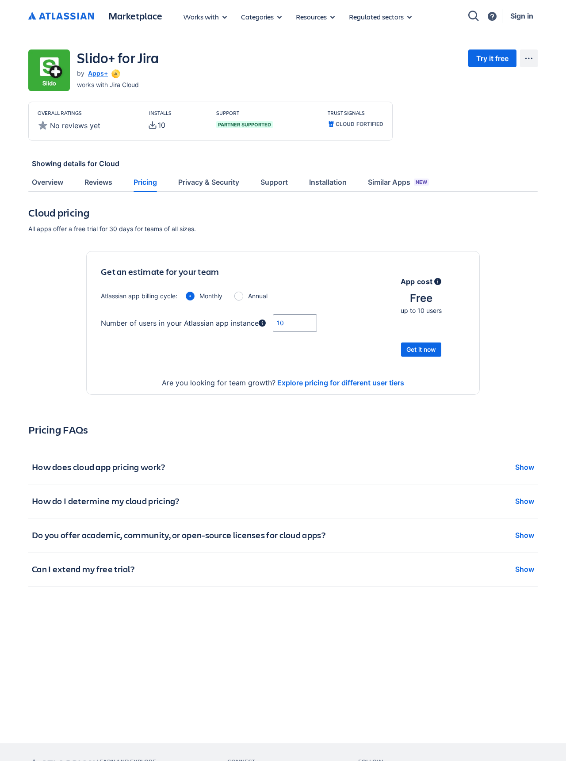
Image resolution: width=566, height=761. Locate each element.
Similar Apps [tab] (397, 182)
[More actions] (529, 58)
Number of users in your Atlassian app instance (180, 323)
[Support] (492, 16)
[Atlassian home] (61, 16)
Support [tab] (274, 182)
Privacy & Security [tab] (208, 182)
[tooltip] (115, 73)
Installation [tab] (328, 182)
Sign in (521, 15)
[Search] (473, 16)
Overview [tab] (47, 182)
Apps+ (98, 73)
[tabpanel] (283, 403)
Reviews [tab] (98, 182)
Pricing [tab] (145, 182)
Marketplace (135, 15)
